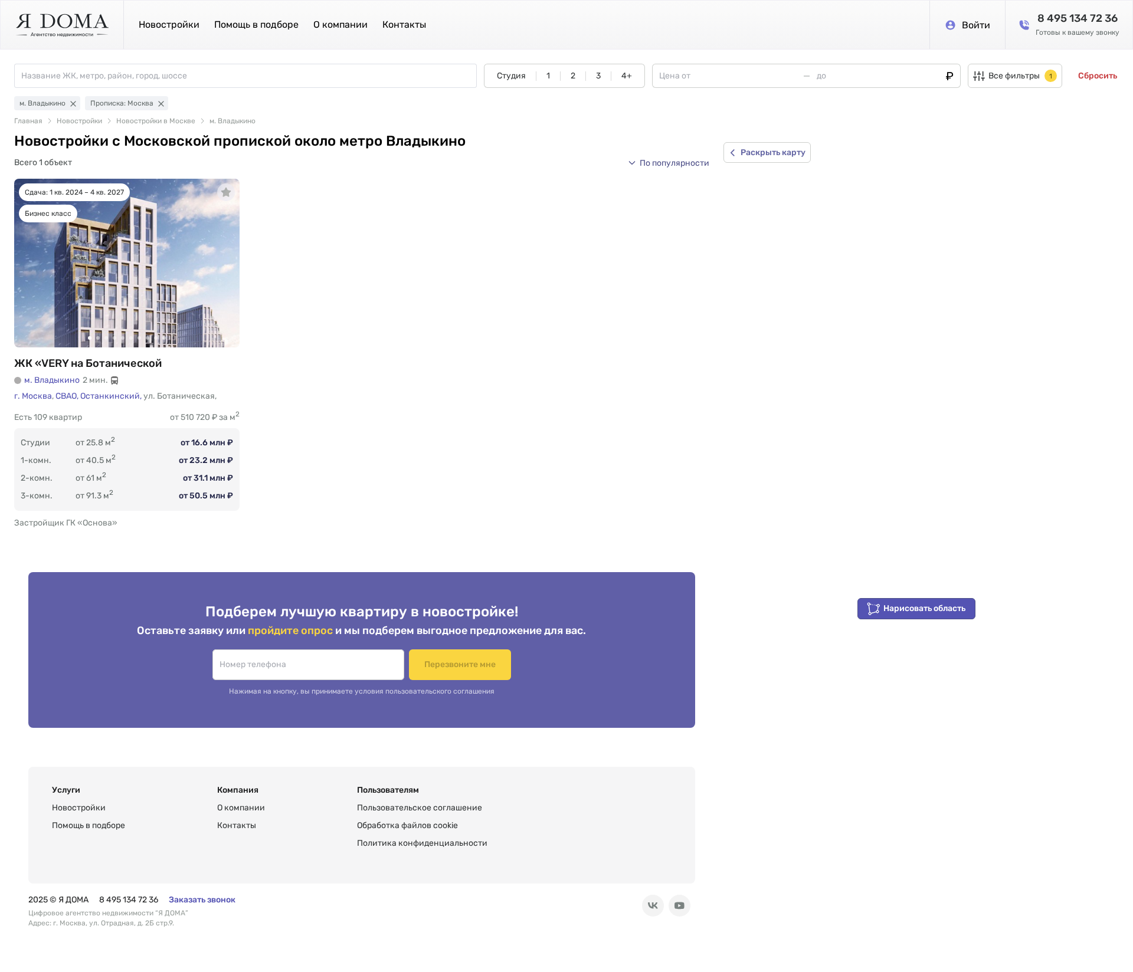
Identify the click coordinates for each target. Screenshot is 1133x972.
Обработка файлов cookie (407, 825)
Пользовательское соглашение (419, 808)
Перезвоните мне (460, 664)
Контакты (404, 24)
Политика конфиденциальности (422, 843)
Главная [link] (28, 120)
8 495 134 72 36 (128, 900)
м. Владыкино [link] (232, 120)
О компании (340, 24)
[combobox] (249, 76)
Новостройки (169, 24)
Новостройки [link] (79, 120)
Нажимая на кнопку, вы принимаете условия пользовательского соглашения (362, 691)
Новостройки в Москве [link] (155, 120)
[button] (668, 162)
